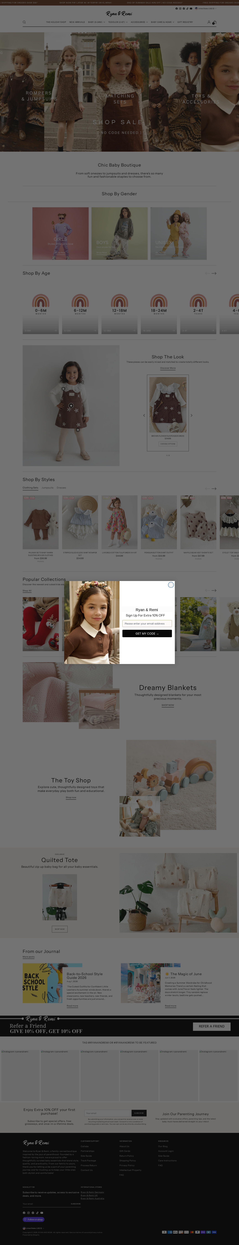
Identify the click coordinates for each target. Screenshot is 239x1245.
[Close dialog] (171, 585)
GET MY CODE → (147, 634)
